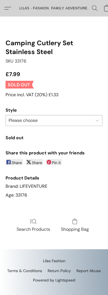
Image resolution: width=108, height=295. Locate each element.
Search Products (33, 229)
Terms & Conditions (24, 270)
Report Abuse (88, 270)
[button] (54, 8)
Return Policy (59, 270)
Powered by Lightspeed (54, 280)
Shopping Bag (75, 229)
